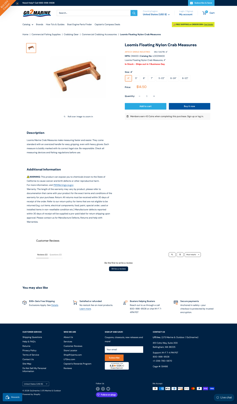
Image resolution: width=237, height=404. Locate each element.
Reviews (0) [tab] (42, 254)
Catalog (26, 24)
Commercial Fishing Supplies (46, 34)
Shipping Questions (32, 337)
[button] (8, 8)
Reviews (68, 368)
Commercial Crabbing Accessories (99, 34)
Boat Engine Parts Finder (79, 24)
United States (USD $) (33, 384)
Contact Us (28, 359)
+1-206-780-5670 (162, 360)
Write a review (118, 268)
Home (25, 34)
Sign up (191, 116)
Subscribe (114, 357)
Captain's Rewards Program (77, 363)
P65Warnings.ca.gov (63, 185)
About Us (68, 337)
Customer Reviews (73, 346)
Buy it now (189, 106)
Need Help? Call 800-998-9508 (38, 3)
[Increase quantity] (154, 96)
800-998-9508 (161, 356)
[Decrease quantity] (139, 96)
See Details (208, 24)
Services (68, 341)
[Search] (134, 13)
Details (54, 305)
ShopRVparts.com (73, 354)
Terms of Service (30, 354)
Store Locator (70, 350)
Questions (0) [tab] (56, 254)
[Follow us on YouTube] (108, 389)
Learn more (85, 308)
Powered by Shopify (31, 394)
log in (200, 116)
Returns (26, 346)
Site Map (26, 363)
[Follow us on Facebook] (98, 389)
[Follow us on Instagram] (103, 389)
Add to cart (145, 106)
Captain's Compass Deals (107, 24)
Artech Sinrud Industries (137, 52)
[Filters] (180, 254)
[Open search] (172, 254)
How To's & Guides (55, 24)
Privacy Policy (29, 350)
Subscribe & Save (203, 3)
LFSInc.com (69, 359)
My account (185, 14)
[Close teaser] (17, 3)
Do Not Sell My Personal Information (34, 370)
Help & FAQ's (29, 341)
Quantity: (130, 96)
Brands (39, 24)
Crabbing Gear (71, 34)
